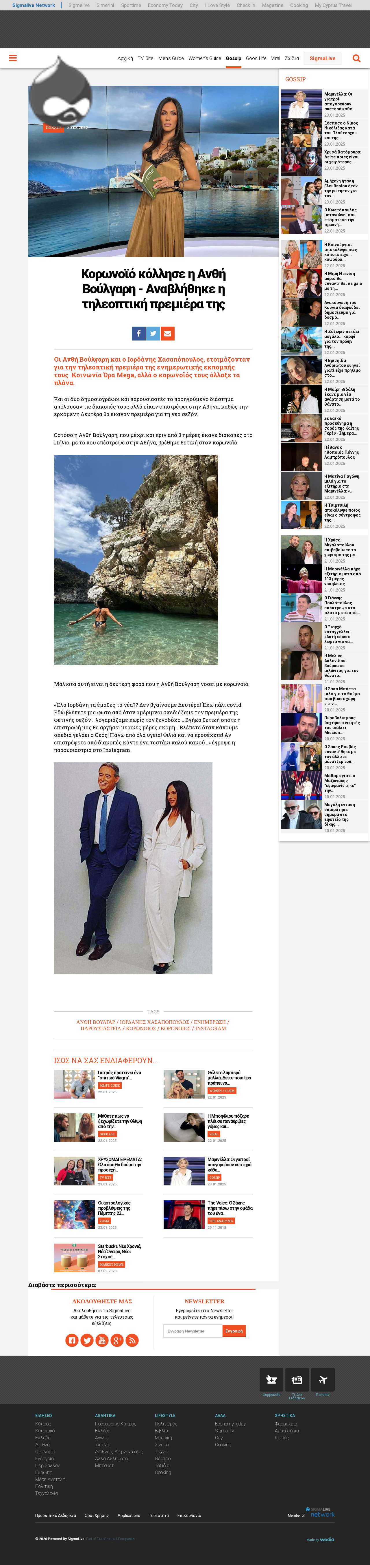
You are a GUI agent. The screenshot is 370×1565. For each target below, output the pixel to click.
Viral (275, 58)
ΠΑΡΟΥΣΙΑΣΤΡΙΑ (101, 1028)
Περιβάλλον (47, 1465)
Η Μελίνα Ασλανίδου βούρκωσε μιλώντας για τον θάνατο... (341, 666)
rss (132, 1340)
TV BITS (105, 1177)
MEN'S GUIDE (110, 1085)
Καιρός (282, 1437)
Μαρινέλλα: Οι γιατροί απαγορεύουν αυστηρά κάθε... (229, 1165)
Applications (129, 1515)
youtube (102, 1340)
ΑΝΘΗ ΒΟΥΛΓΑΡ (95, 1022)
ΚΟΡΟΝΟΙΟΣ (175, 1028)
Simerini (105, 5)
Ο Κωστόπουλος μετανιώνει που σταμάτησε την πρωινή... (340, 217)
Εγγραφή (234, 1331)
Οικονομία (45, 1451)
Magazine (272, 5)
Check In (246, 5)
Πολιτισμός (166, 1424)
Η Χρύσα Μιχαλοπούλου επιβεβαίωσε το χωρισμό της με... (341, 547)
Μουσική (163, 1437)
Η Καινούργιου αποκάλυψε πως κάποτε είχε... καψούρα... (340, 252)
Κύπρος (43, 1424)
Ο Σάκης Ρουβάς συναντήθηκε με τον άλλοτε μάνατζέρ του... (340, 754)
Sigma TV (224, 1431)
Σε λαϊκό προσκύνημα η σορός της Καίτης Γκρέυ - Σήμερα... (341, 425)
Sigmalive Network (33, 5)
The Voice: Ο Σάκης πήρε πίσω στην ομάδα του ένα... (230, 1208)
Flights (323, 1380)
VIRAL (214, 1134)
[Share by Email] (168, 334)
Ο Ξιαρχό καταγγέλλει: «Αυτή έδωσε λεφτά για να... (338, 634)
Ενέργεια (44, 1458)
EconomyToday (230, 1424)
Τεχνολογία (46, 1493)
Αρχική (125, 58)
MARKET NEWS (111, 1264)
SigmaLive (323, 58)
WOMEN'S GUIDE (222, 1090)
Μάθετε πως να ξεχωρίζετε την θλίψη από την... (120, 1121)
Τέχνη (161, 1451)
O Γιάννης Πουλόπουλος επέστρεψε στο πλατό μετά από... (342, 605)
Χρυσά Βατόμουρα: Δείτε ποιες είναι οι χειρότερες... (342, 157)
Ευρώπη (43, 1472)
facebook (72, 1340)
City (194, 5)
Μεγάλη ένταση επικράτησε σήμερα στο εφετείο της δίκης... (339, 814)
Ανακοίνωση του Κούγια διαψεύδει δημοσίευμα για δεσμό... (342, 310)
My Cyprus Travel (333, 5)
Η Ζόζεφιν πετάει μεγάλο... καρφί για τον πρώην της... (341, 339)
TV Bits (145, 58)
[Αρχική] (60, 89)
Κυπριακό (45, 1431)
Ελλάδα (43, 1437)
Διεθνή (42, 1444)
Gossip (233, 58)
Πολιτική (44, 1486)
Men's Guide (171, 58)
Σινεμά (162, 1444)
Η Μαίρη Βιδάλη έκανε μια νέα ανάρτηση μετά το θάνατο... (342, 397)
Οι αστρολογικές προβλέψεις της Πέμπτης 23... (114, 1208)
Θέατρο (163, 1458)
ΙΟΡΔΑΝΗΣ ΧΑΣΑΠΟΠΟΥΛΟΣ (154, 1022)
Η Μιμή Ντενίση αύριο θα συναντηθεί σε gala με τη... (343, 281)
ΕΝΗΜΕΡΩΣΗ (210, 1022)
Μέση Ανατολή (50, 1479)
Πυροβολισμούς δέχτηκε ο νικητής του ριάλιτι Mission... (342, 725)
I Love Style (217, 5)
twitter (87, 1340)
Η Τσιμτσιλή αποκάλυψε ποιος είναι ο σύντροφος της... (342, 512)
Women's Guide (204, 58)
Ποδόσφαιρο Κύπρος (115, 1424)
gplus (117, 1340)
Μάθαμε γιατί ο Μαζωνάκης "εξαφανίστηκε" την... (340, 783)
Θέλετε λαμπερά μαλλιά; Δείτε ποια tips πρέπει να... (229, 1078)
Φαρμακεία (286, 1424)
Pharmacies (271, 1380)
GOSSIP (214, 1177)
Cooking (299, 5)
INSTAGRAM (210, 1028)
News (297, 1380)
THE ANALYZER (221, 1221)
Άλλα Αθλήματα (111, 1458)
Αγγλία (101, 1437)
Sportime (131, 5)
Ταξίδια (162, 1465)
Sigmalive (79, 5)
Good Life (256, 58)
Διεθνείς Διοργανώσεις (119, 1451)
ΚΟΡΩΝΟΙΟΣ (141, 1028)
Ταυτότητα (159, 1515)
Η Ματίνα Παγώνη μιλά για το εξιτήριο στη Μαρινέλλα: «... (341, 483)
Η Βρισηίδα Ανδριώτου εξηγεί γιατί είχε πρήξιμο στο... (342, 368)
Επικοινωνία (189, 1515)
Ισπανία (102, 1444)
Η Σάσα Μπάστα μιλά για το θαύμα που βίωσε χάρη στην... (342, 696)
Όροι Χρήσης (97, 1515)
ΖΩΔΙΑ (104, 1221)
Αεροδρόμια (287, 1431)
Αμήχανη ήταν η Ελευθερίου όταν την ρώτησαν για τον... (341, 188)
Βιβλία (161, 1431)
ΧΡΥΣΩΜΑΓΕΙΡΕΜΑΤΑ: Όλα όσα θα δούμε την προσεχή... (120, 1165)
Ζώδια (292, 58)
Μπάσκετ (104, 1465)
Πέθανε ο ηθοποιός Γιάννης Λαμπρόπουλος (341, 452)
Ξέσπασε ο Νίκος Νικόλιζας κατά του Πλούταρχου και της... (341, 130)
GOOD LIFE (107, 1134)
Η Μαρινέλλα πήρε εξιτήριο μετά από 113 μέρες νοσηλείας (342, 576)
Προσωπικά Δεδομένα (55, 1515)
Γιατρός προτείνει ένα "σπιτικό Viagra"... (119, 1075)
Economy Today (165, 5)
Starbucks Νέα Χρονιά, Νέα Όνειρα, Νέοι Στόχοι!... (119, 1252)
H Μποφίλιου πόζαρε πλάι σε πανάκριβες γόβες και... (228, 1121)
